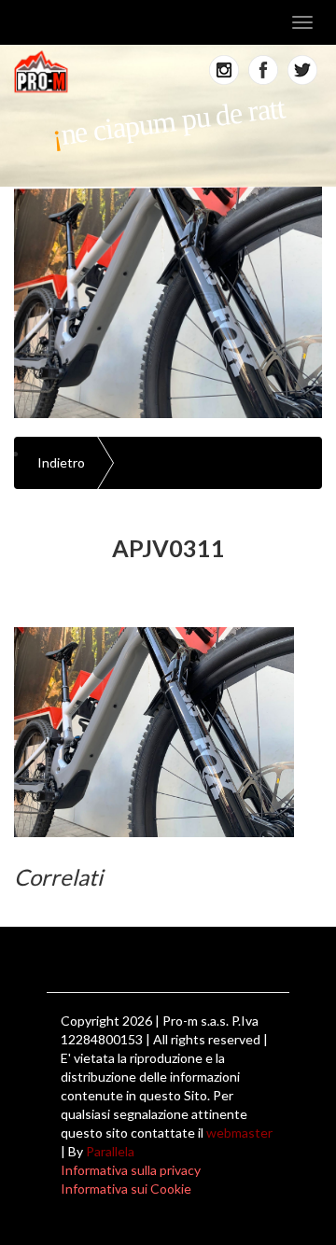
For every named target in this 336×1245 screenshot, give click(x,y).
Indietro (61, 462)
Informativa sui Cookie (126, 1188)
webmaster (239, 1132)
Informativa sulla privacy (131, 1170)
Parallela (110, 1151)
